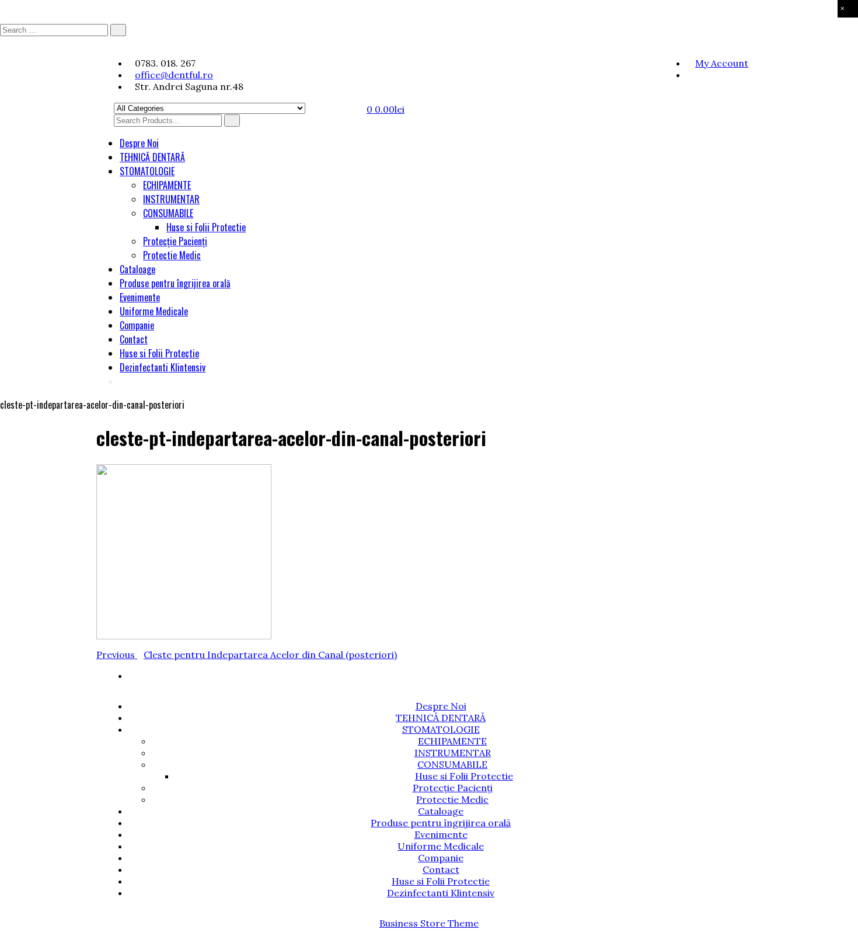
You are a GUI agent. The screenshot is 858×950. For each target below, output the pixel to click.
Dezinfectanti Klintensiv (162, 367)
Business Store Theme (429, 923)
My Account (721, 63)
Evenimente (140, 297)
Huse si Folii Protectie (206, 227)
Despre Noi (139, 143)
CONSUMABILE (168, 213)
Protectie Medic (172, 255)
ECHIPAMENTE (167, 185)
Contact (134, 339)
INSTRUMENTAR (171, 199)
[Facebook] (689, 75)
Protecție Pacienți (175, 241)
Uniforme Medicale (154, 311)
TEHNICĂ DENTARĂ (152, 157)
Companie (137, 325)
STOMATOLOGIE (147, 171)
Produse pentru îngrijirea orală (175, 283)
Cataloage (137, 269)
